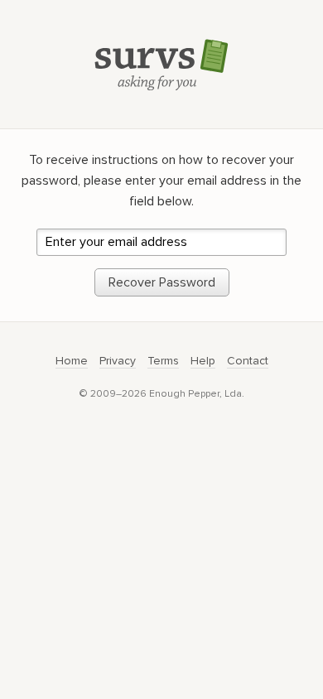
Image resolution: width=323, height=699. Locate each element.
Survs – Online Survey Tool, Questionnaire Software (161, 64)
